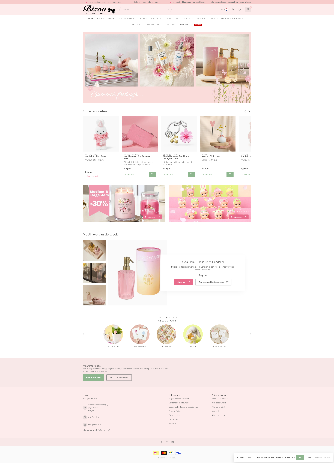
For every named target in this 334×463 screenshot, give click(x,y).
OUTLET (198, 25)
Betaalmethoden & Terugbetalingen (184, 407)
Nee (309, 457)
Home (91, 18)
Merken (184, 25)
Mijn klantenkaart (218, 2)
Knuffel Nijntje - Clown (96, 156)
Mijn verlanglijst (218, 407)
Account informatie (220, 399)
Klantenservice (93, 377)
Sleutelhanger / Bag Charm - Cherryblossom (177, 157)
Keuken (201, 18)
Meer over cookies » (322, 457)
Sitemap (172, 424)
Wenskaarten (126, 18)
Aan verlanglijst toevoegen (212, 282)
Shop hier (181, 282)
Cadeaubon (233, 2)
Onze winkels (245, 2)
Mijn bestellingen (219, 403)
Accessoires (152, 25)
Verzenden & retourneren (179, 403)
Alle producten (218, 415)
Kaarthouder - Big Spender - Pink (137, 157)
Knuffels (172, 18)
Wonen (188, 18)
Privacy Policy (175, 411)
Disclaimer (173, 419)
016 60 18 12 (93, 417)
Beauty (136, 25)
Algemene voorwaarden (179, 399)
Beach (100, 18)
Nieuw (111, 18)
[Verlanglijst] (239, 9)
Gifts (143, 18)
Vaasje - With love (211, 156)
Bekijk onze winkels (119, 377)
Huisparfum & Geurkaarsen (226, 18)
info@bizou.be (94, 425)
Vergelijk (215, 411)
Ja (300, 457)
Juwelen (170, 25)
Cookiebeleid (174, 415)
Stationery (157, 18)
